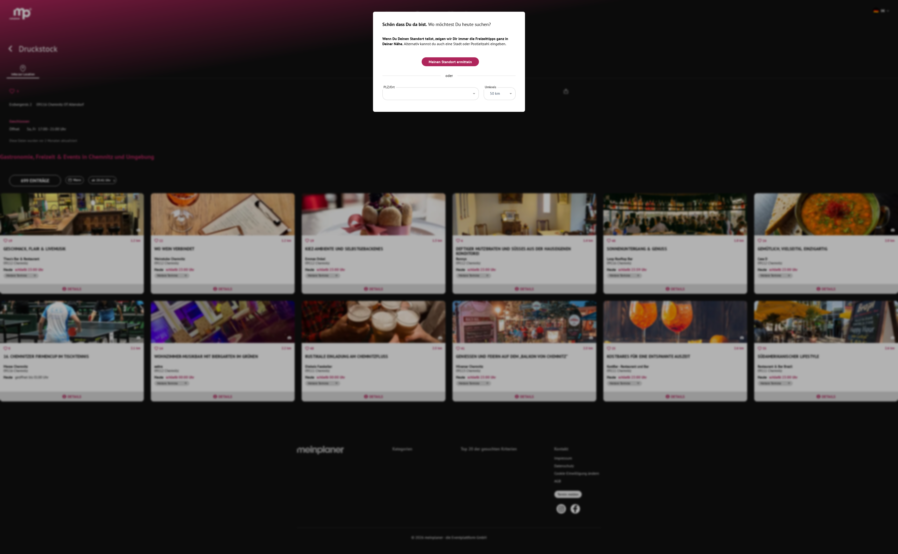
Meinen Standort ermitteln (450, 61)
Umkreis (490, 87)
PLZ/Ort (389, 87)
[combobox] (430, 92)
